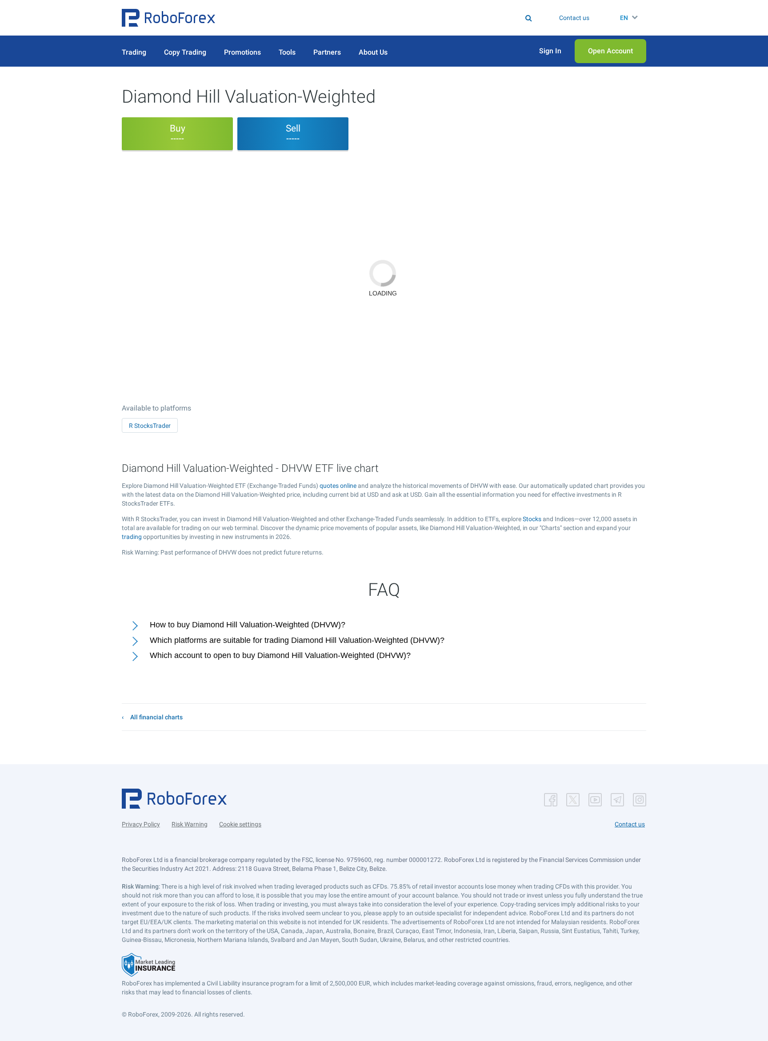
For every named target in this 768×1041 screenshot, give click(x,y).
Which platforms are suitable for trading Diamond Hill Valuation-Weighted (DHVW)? (297, 640)
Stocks (532, 518)
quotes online (338, 485)
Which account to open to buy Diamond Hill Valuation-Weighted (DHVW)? (280, 655)
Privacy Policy (141, 824)
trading (132, 536)
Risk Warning (190, 824)
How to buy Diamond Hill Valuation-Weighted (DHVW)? (247, 624)
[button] (168, 18)
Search (389, 17)
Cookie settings (240, 824)
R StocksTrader (150, 425)
